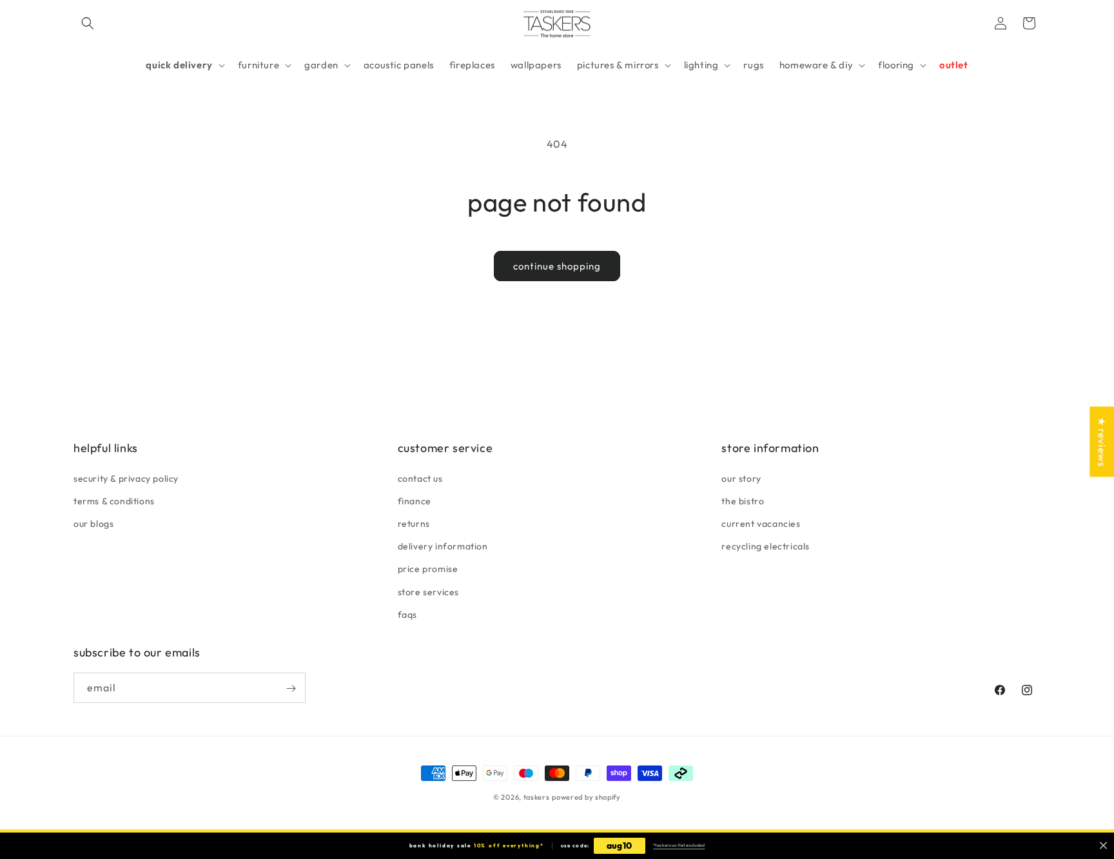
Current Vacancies (760, 523)
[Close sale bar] (1103, 846)
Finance (414, 500)
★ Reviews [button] (1101, 441)
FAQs (407, 614)
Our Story (741, 478)
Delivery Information (443, 545)
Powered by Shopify (586, 797)
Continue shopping (557, 266)
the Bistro (742, 500)
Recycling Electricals (765, 545)
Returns (414, 523)
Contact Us (420, 478)
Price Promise (428, 569)
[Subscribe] (291, 688)
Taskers (536, 797)
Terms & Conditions (114, 500)
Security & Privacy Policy (126, 478)
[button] (87, 23)
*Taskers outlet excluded (679, 845)
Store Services (428, 591)
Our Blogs (93, 523)
